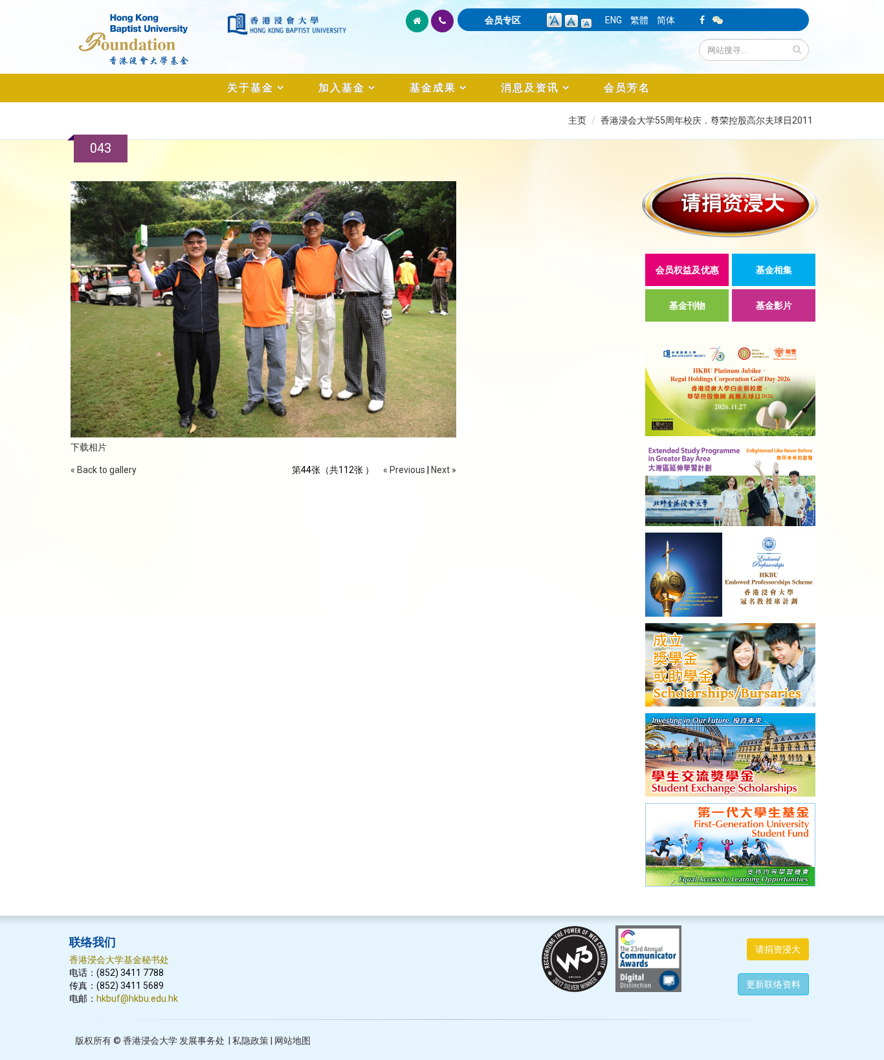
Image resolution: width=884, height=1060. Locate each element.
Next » (443, 470)
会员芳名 (627, 88)
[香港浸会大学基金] (147, 32)
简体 (666, 20)
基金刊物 (687, 305)
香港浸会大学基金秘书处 (119, 960)
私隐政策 (250, 1040)
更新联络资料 (773, 984)
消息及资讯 (530, 88)
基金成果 (433, 88)
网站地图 (292, 1040)
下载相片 (89, 447)
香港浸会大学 (150, 1040)
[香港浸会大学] (286, 24)
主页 (577, 120)
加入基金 (341, 88)
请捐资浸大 (778, 949)
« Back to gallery (104, 470)
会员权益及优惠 (687, 270)
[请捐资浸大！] (730, 204)
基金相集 (774, 270)
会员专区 (503, 20)
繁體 (639, 20)
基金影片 (774, 305)
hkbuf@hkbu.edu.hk (137, 998)
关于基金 (250, 88)
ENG (613, 20)
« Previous (404, 470)
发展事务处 (202, 1040)
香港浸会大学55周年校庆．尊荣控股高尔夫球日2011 (707, 120)
